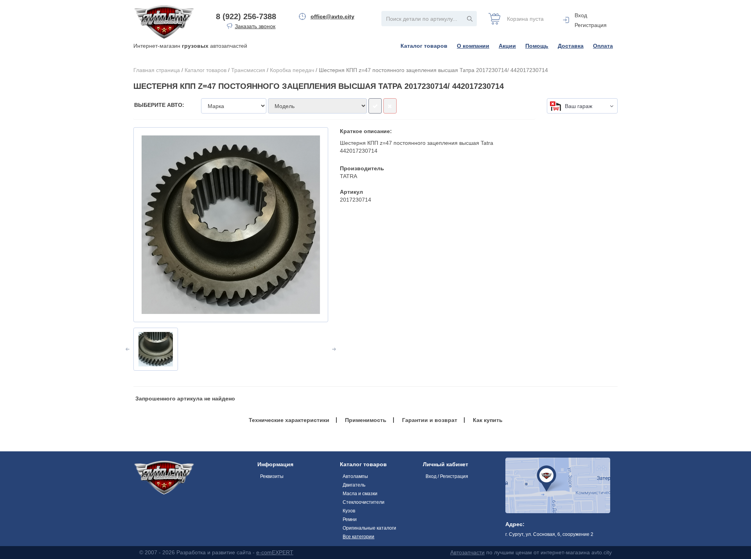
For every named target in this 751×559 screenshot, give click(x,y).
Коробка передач (292, 70)
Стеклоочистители (363, 502)
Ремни (350, 519)
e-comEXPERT (274, 552)
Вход (581, 15)
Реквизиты (272, 476)
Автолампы (355, 476)
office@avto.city (332, 16)
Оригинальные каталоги (369, 528)
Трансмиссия (248, 70)
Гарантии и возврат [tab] (429, 420)
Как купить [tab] (488, 420)
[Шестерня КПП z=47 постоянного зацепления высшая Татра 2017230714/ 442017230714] (231, 224)
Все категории (358, 536)
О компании (473, 46)
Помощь (536, 46)
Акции (507, 46)
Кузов (349, 511)
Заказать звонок (255, 26)
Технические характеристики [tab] (289, 420)
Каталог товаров (424, 46)
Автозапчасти (467, 552)
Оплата (603, 46)
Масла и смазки (360, 493)
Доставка (571, 46)
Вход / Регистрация (447, 476)
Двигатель (354, 485)
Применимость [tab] (365, 420)
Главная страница (156, 70)
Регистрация (591, 25)
